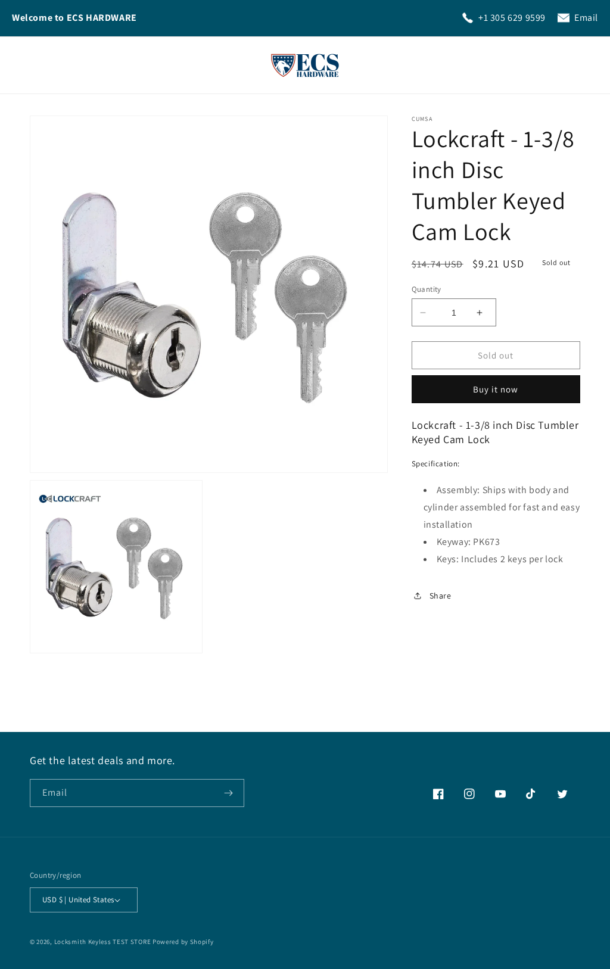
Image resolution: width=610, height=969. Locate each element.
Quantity (426, 289)
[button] (43, 65)
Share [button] (441, 595)
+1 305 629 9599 (512, 17)
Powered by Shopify (183, 941)
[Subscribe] (230, 793)
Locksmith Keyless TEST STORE (102, 941)
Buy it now (495, 389)
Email (586, 17)
